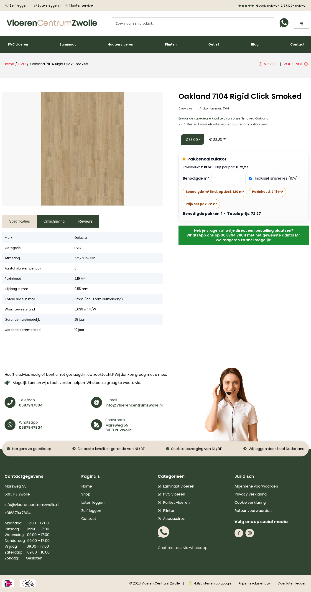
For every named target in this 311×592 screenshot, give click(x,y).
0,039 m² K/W (85, 309)
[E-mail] (96, 402)
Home (8, 64)
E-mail (111, 400)
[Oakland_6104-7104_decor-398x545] (82, 149)
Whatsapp (28, 422)
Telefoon (27, 400)
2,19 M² (79, 278)
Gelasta (80, 237)
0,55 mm (81, 289)
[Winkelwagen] (301, 23)
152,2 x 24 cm (84, 258)
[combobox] (193, 23)
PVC (22, 64)
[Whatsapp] (10, 424)
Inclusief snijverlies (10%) (276, 178)
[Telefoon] (10, 402)
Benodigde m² (196, 178)
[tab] (19, 221)
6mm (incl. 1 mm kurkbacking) (98, 299)
